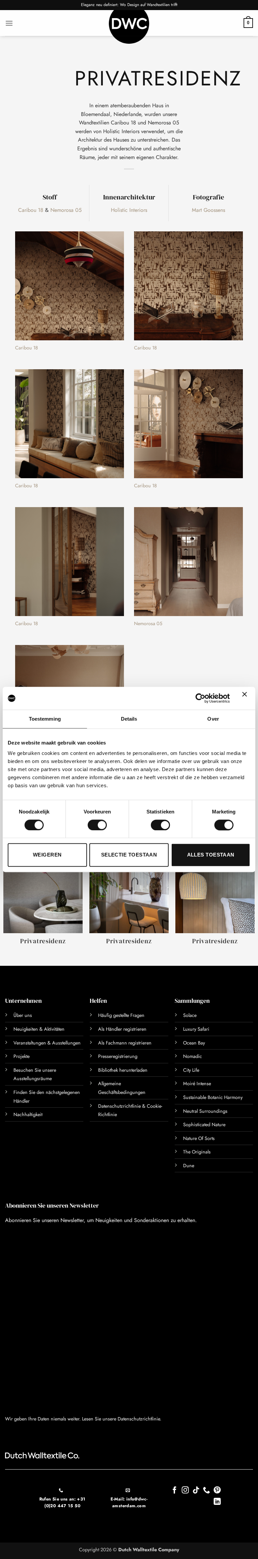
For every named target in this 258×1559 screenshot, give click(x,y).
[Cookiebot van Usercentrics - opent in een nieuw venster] (200, 698)
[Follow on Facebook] (174, 1490)
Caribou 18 (30, 210)
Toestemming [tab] (45, 719)
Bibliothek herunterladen (122, 1070)
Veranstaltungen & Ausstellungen (47, 1042)
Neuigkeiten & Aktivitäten (38, 1029)
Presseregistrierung (117, 1056)
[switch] (97, 825)
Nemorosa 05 (66, 210)
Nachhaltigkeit (27, 1114)
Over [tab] (213, 719)
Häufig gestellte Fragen (121, 1015)
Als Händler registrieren (122, 1029)
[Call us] (206, 1490)
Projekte (21, 1056)
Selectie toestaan (129, 855)
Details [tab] (129, 719)
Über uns (22, 1015)
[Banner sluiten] (246, 698)
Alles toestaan (210, 855)
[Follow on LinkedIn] (217, 1502)
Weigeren (47, 855)
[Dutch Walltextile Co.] (129, 27)
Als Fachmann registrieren (125, 1042)
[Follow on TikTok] (196, 1490)
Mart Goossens (208, 210)
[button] (9, 23)
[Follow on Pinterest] (217, 1490)
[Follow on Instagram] (185, 1490)
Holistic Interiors (129, 210)
